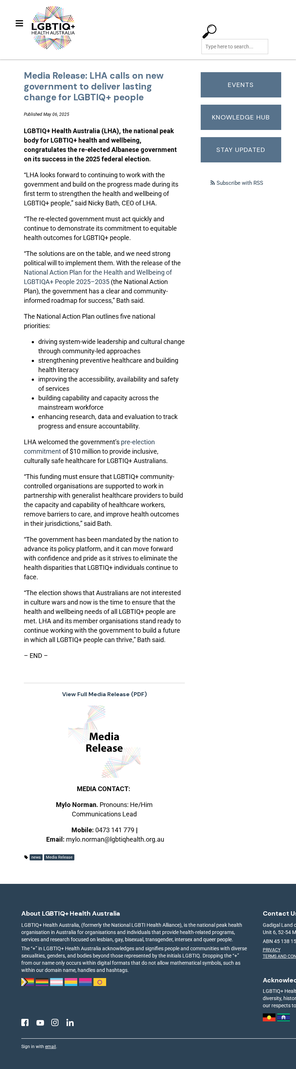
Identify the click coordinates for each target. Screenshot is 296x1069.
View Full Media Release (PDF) (104, 694)
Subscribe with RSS (240, 183)
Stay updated (240, 149)
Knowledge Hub (241, 117)
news (36, 857)
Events (241, 84)
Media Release (59, 857)
